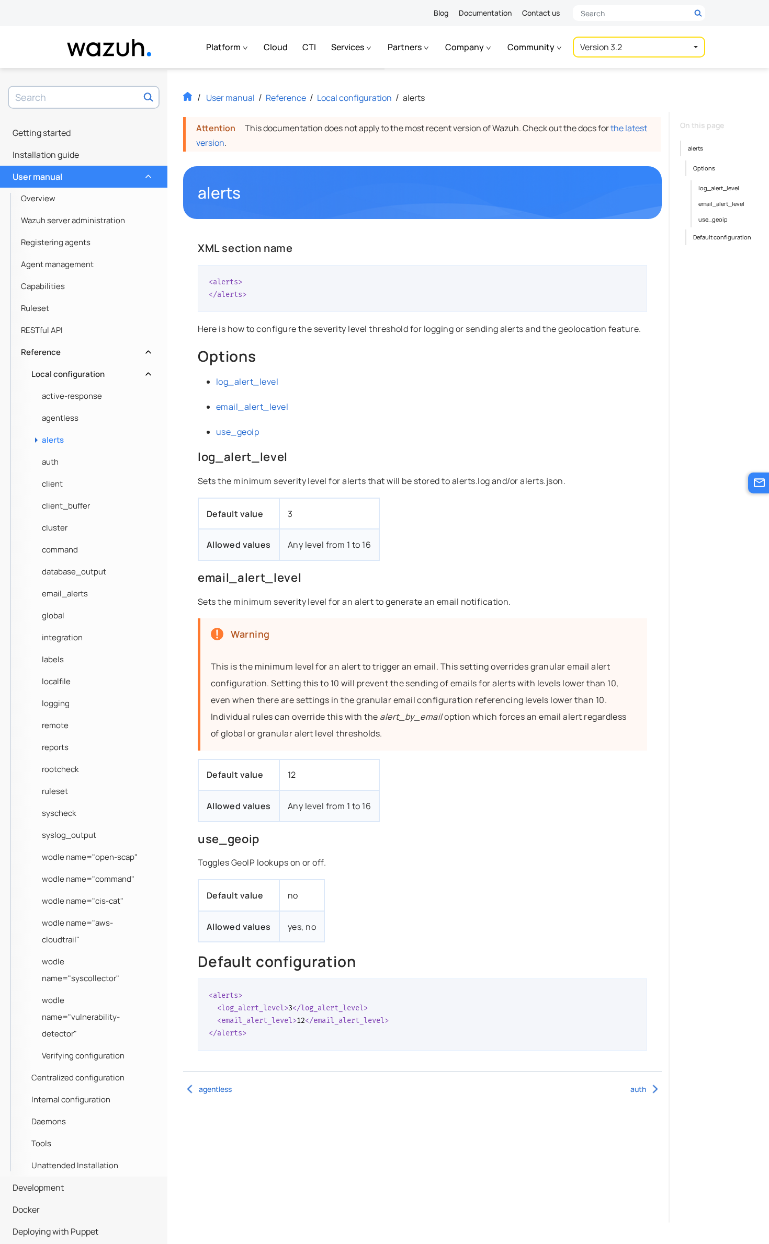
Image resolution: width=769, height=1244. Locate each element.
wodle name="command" (88, 878)
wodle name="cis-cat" (82, 900)
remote (55, 725)
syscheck (59, 813)
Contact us (541, 13)
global (53, 615)
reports (55, 747)
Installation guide (46, 154)
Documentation (485, 13)
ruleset (55, 791)
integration (62, 637)
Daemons (48, 1121)
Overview (38, 198)
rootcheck (60, 769)
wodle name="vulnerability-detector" (81, 1017)
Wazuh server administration (73, 220)
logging (56, 703)
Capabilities (43, 286)
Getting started (42, 133)
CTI (309, 47)
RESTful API (42, 330)
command (60, 549)
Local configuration (90, 371)
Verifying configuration (83, 1055)
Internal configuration (70, 1099)
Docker (26, 1209)
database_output (74, 571)
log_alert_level (247, 381)
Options (704, 168)
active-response (72, 395)
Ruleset (35, 308)
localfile (56, 681)
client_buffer (66, 505)
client (52, 483)
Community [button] (531, 47)
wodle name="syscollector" (80, 970)
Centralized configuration (78, 1077)
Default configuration (722, 237)
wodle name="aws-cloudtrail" (77, 931)
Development (38, 1187)
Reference (85, 349)
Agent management (57, 264)
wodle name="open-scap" (90, 856)
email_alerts (65, 593)
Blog (441, 13)
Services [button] (348, 47)
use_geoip (237, 431)
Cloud (276, 47)
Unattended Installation (74, 1165)
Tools (41, 1143)
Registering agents (56, 242)
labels (53, 659)
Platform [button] (224, 47)
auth (50, 461)
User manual (81, 174)
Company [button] (465, 47)
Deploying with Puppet (55, 1231)
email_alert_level (252, 406)
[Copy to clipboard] (635, 277)
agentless (60, 417)
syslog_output (69, 835)
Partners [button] (405, 47)
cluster (54, 527)
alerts (53, 439)
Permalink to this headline (247, 193)
